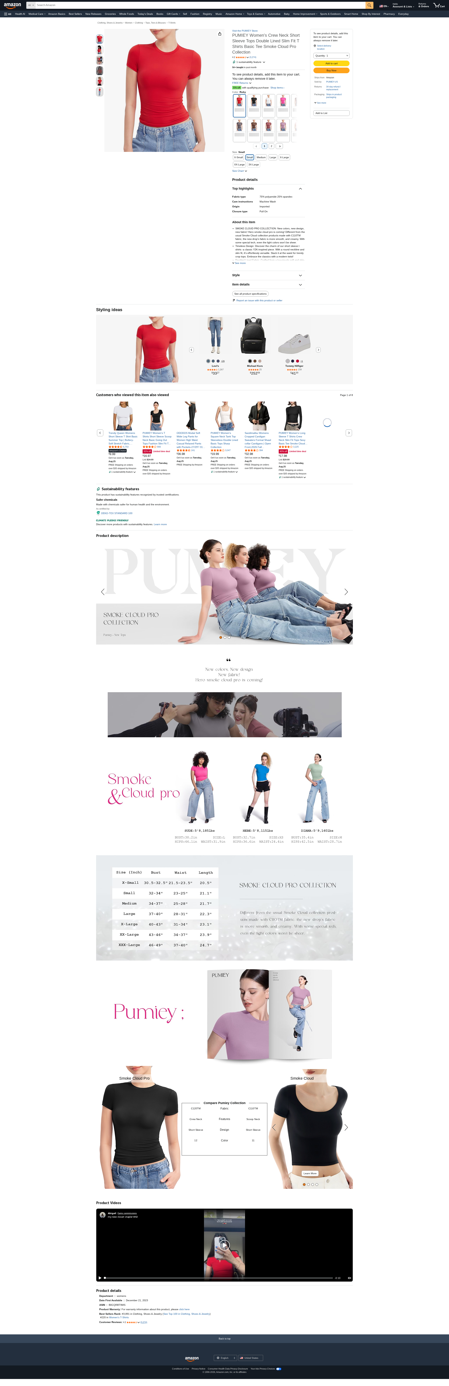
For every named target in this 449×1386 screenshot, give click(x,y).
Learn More (310, 1173)
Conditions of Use (180, 1369)
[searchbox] (200, 5)
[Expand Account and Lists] (413, 6)
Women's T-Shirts (119, 1317)
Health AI (20, 13)
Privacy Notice (198, 1369)
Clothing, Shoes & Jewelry (110, 23)
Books (159, 13)
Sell (185, 13)
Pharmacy (389, 13)
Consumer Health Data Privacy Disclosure (228, 1369)
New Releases (93, 13)
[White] (287, 361)
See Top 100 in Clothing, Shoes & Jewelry (186, 1313)
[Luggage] (254, 361)
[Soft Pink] (259, 361)
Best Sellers (75, 13)
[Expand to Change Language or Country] (388, 6)
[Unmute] (349, 1278)
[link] (123, 438)
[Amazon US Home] (192, 1359)
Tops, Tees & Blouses (155, 23)
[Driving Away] (213, 361)
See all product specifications (250, 293)
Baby (287, 13)
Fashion (194, 13)
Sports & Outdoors (330, 13)
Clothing (139, 23)
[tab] (220, 637)
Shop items (276, 87)
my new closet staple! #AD (123, 1216)
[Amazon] (13, 5)
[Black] (250, 361)
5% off (236, 87)
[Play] (99, 1278)
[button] (8, 14)
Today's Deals (145, 13)
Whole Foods (126, 13)
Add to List (321, 113)
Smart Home (351, 13)
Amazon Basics (56, 13)
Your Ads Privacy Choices (263, 1369)
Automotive (274, 13)
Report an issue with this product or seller (259, 300)
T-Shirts (172, 23)
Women (128, 23)
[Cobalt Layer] (218, 361)
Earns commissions (127, 1213)
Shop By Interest (371, 13)
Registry (207, 13)
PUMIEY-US (332, 82)
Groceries (110, 13)
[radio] (99, 39)
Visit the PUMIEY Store (245, 30)
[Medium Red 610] (297, 361)
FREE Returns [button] (240, 82)
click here (184, 1309)
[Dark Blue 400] (292, 361)
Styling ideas (109, 309)
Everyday (403, 13)
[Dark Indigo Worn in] (208, 361)
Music (219, 13)
